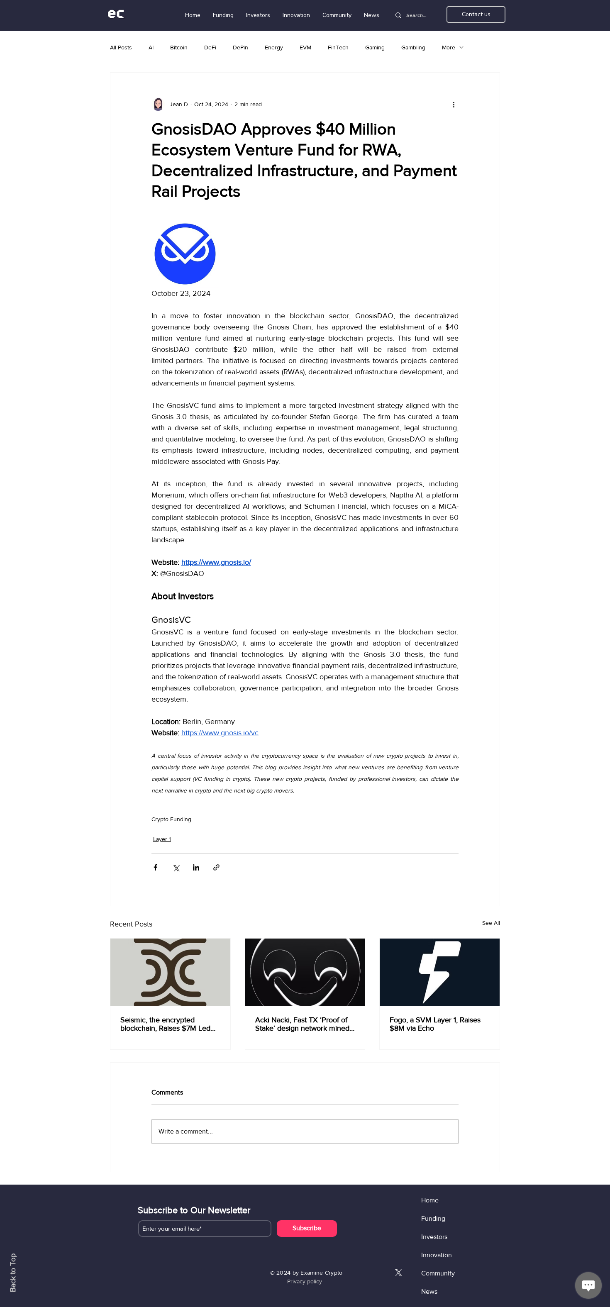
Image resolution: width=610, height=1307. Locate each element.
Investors (434, 1236)
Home (430, 1200)
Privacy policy (304, 1281)
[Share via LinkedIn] (196, 867)
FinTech (338, 47)
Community (438, 1273)
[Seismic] (170, 972)
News (429, 1291)
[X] (398, 1273)
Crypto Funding (171, 819)
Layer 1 (162, 839)
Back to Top (13, 1272)
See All (491, 922)
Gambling (413, 47)
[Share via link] (216, 867)
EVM (305, 47)
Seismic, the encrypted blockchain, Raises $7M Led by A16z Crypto (165, 1024)
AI (151, 47)
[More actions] (454, 104)
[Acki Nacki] (305, 972)
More (448, 47)
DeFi (210, 47)
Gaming (375, 47)
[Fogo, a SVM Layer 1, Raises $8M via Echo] (440, 972)
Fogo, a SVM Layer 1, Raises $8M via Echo (435, 1024)
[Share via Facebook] (155, 867)
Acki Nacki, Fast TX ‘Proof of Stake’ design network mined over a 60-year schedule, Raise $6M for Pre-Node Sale (302, 1024)
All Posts (121, 47)
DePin (240, 47)
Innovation (436, 1254)
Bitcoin (179, 47)
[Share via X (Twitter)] (176, 867)
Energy (274, 47)
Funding (433, 1218)
